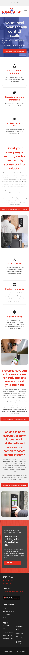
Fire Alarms (19, 633)
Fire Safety (6, 615)
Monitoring (19, 630)
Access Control (7, 635)
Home (5, 608)
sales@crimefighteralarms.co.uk (13, 592)
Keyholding (19, 626)
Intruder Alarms (8, 632)
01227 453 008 (8, 583)
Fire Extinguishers (20, 637)
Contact (5, 618)
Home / (9, 2)
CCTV (4, 629)
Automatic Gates (8, 639)
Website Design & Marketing (11, 651)
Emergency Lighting (19, 642)
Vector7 (23, 651)
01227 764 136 (8, 580)
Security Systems (8, 611)
